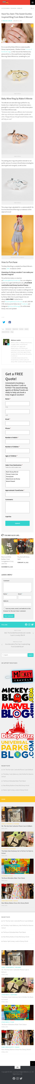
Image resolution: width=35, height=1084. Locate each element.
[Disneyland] (18, 476)
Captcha (8, 516)
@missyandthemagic (14, 306)
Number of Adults (11, 437)
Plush (11, 876)
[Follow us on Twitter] (32, 624)
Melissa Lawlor (7, 21)
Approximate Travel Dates (14, 490)
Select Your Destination (14, 465)
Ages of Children (11, 456)
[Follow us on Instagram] (29, 624)
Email (7, 419)
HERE (8, 269)
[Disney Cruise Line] (18, 474)
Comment (6, 581)
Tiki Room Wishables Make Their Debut (14, 781)
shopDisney (12, 848)
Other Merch (9, 824)
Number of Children (12, 447)
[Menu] (32, 2)
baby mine (15, 329)
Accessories (5, 8)
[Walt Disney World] (18, 472)
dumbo (21, 329)
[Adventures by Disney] (18, 479)
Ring (12, 332)
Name (7, 399)
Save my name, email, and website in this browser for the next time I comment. (17, 610)
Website (5, 601)
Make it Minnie (5, 332)
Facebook (24, 304)
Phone (8, 428)
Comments (9, 499)
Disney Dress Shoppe (6, 901)
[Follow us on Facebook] (26, 624)
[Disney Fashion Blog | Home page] (5, 2)
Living (3, 824)
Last (6, 415)
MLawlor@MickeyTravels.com (11, 280)
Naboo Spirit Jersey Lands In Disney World (15, 790)
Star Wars (16, 824)
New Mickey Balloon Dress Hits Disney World (16, 785)
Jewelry (19, 8)
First (6, 407)
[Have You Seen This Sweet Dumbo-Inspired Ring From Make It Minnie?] (17, 33)
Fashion (13, 8)
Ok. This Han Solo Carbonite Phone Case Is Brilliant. (18, 770)
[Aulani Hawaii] (18, 481)
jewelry (26, 329)
